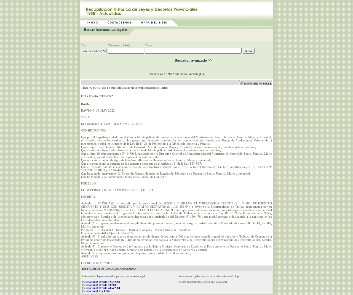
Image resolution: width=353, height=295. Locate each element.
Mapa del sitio (154, 22)
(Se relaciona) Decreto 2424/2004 (101, 287)
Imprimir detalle (257, 83)
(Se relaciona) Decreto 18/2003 (99, 284)
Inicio (92, 22)
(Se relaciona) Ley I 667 (96, 291)
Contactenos (120, 22)
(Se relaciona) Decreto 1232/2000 (101, 281)
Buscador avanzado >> (193, 60)
